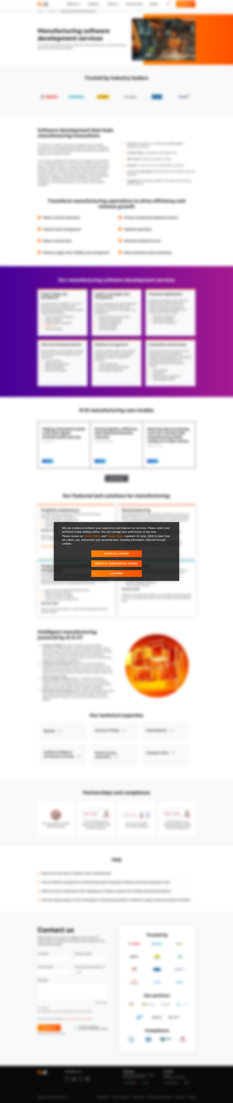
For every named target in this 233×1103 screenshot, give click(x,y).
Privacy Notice (115, 536)
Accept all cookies (116, 554)
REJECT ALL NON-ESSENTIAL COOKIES (116, 563)
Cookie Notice (92, 536)
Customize (116, 573)
